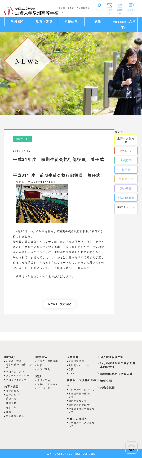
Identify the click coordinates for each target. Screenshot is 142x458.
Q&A (72, 373)
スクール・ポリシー (17, 375)
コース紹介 (12, 394)
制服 (39, 365)
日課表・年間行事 (47, 361)
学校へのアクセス (47, 384)
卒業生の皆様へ (77, 418)
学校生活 (41, 357)
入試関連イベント (79, 365)
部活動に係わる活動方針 (116, 373)
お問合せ (110, 12)
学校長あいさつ (15, 371)
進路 (8, 412)
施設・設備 (43, 380)
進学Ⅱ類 (11, 407)
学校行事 (126, 160)
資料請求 (120, 12)
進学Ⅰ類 (11, 403)
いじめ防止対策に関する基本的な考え (118, 364)
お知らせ (126, 151)
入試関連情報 (126, 197)
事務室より (126, 179)
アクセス (99, 12)
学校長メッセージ (126, 208)
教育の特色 (12, 390)
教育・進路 (11, 386)
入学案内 (73, 357)
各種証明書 (131, 12)
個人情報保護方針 (112, 357)
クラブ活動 (43, 369)
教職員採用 (107, 387)
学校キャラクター (16, 379)
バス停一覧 (43, 388)
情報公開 (106, 380)
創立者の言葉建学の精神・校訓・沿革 (19, 364)
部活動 (126, 169)
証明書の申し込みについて (82, 424)
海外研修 (126, 188)
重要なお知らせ (126, 140)
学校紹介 (10, 357)
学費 (71, 369)
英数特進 (11, 398)
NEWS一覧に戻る (60, 304)
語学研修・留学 (15, 416)
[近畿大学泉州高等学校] (31, 10)
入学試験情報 (76, 361)
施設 (38, 376)
